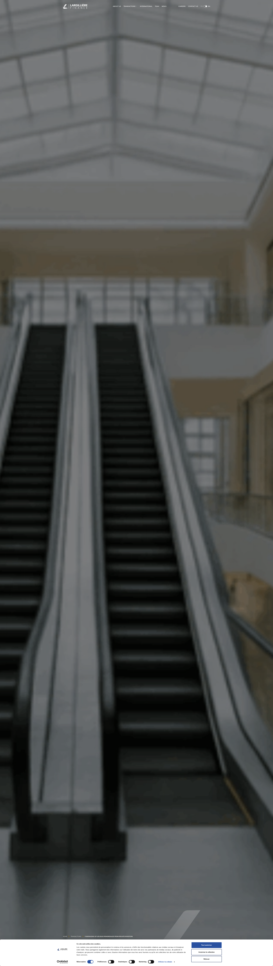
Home (65, 936)
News (164, 6)
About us (117, 6)
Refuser (207, 959)
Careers (182, 6)
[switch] (111, 961)
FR (202, 6)
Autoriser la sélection (206, 952)
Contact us (193, 6)
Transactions (129, 6)
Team (157, 6)
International (146, 6)
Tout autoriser (206, 945)
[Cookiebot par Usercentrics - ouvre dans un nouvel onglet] (62, 961)
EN (209, 6)
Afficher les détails (165, 962)
